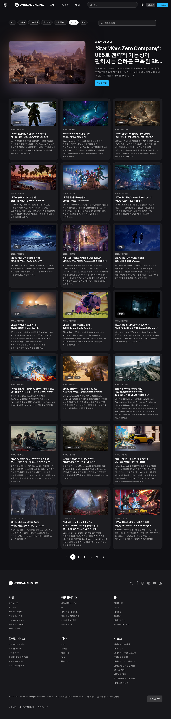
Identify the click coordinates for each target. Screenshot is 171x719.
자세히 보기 (102, 83)
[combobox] (128, 23)
